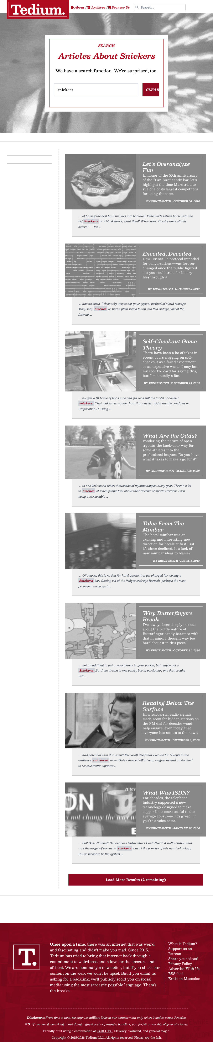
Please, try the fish (147, 1037)
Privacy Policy (180, 963)
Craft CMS (104, 1030)
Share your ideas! (183, 958)
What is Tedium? (182, 943)
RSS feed (175, 973)
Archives (98, 7)
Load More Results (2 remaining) (136, 879)
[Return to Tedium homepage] (38, 9)
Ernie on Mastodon (184, 978)
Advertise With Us (183, 968)
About (79, 7)
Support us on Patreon (180, 951)
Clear (153, 89)
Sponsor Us (120, 7)
